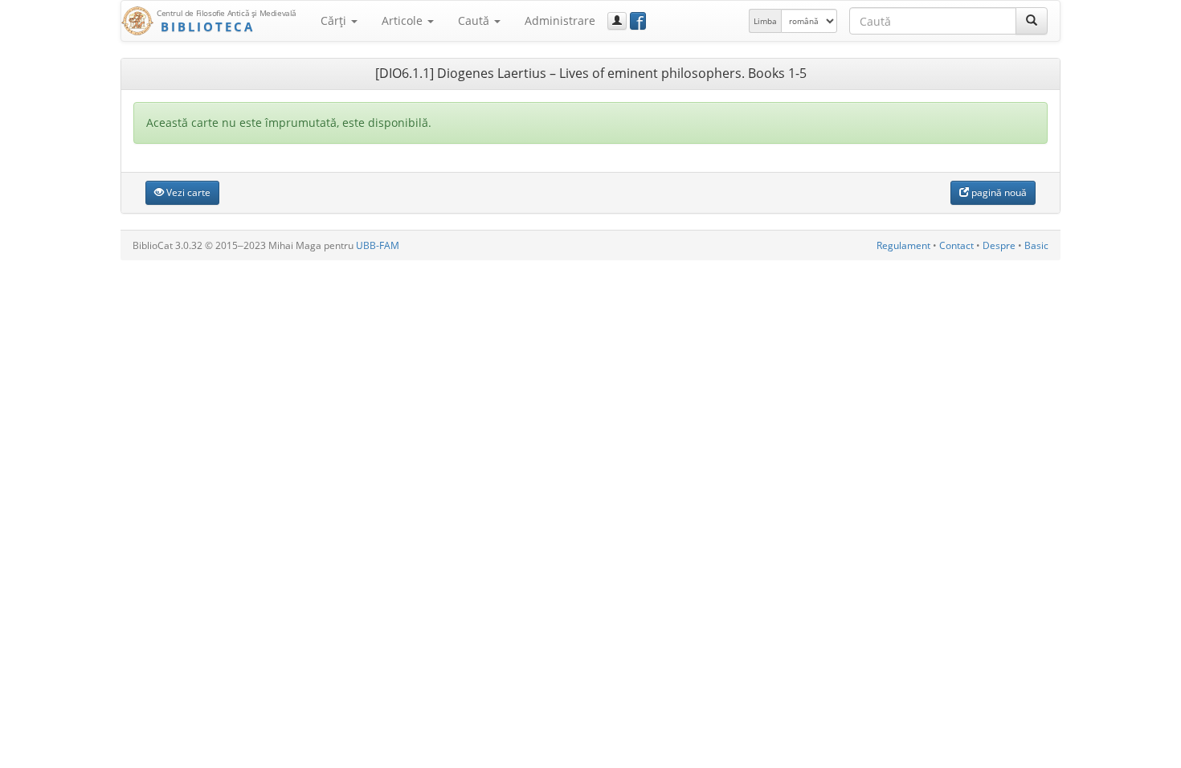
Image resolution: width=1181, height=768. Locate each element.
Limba (765, 21)
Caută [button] (475, 20)
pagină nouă (998, 192)
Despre (999, 245)
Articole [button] (404, 20)
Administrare (560, 20)
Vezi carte (187, 192)
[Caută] (1031, 21)
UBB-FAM (377, 245)
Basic (1036, 245)
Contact (956, 245)
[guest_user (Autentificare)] (617, 21)
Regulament (903, 245)
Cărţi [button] (335, 20)
